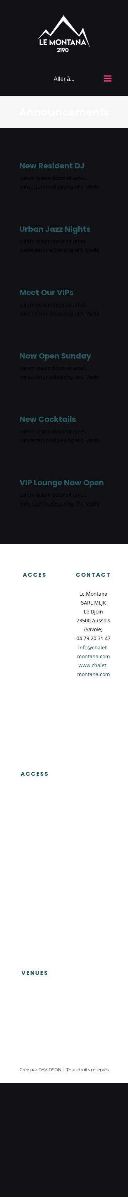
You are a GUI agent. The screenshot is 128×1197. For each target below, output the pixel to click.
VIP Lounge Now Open (62, 482)
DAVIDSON (50, 1069)
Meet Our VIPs (47, 292)
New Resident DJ (52, 165)
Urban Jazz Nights (55, 229)
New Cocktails (48, 419)
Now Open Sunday (55, 355)
